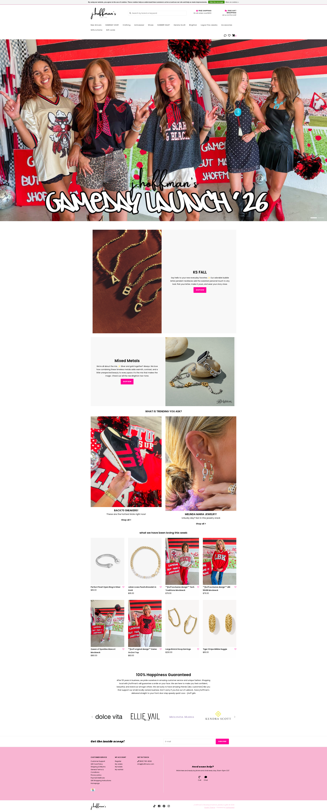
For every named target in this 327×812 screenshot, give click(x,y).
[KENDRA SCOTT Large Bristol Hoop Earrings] (182, 623)
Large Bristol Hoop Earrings (178, 649)
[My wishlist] (229, 35)
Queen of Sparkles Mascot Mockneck (103, 651)
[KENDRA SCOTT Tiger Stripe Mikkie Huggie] (219, 623)
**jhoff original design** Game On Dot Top (142, 651)
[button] (225, 35)
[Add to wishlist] (123, 587)
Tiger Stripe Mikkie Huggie (215, 649)
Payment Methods (98, 778)
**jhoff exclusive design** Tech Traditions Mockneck (179, 588)
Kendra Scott (179, 25)
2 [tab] (321, 217)
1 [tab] (314, 217)
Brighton (193, 25)
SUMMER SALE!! (163, 25)
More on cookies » (232, 2)
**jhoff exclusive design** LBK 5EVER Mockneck (216, 588)
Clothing (127, 25)
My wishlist (119, 769)
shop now (200, 290)
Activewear (139, 25)
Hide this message (216, 2)
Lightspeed (230, 807)
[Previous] (92, 717)
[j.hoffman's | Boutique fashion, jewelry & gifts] (107, 13)
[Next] (234, 717)
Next (318, 130)
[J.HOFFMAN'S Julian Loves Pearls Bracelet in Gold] (145, 561)
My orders (118, 764)
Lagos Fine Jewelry (209, 25)
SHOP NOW (127, 381)
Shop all (125, 519)
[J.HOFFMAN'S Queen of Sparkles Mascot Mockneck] (107, 623)
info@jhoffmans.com (145, 764)
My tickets (118, 767)
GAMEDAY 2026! (112, 25)
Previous (8, 130)
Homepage (95, 783)
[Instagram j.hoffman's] (169, 806)
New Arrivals (96, 25)
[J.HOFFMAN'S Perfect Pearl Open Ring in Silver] (107, 561)
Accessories (226, 25)
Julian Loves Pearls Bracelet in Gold (142, 588)
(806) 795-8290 (145, 761)
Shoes (151, 25)
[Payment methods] (93, 790)
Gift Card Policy (97, 764)
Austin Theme (209, 807)
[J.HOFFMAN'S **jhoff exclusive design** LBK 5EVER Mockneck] (219, 561)
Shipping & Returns (98, 767)
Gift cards (110, 30)
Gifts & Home (96, 30)
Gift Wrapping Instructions (101, 780)
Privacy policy (96, 775)
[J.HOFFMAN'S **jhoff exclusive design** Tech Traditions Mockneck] (182, 561)
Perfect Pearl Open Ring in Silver (105, 587)
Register (118, 761)
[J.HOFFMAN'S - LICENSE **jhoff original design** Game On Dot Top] (145, 623)
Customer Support (98, 761)
